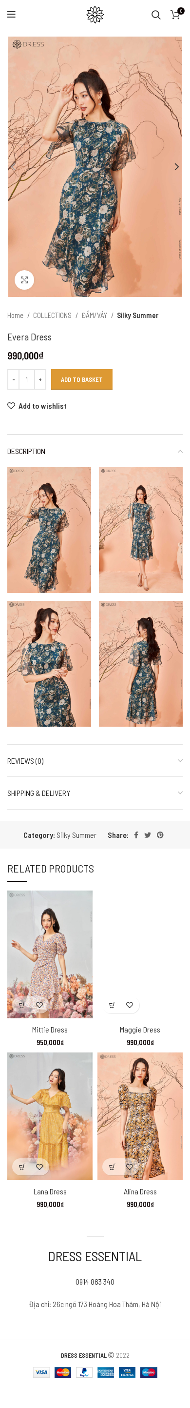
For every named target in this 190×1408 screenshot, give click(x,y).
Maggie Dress (140, 1029)
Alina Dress (140, 1191)
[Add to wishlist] (39, 1004)
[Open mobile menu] (11, 14)
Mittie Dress (50, 1029)
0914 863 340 (95, 1281)
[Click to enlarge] (24, 280)
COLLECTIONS (53, 315)
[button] (22, 1004)
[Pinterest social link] (160, 835)
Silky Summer (137, 315)
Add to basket (82, 379)
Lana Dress (50, 1191)
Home (16, 315)
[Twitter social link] (147, 835)
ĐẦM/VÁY (95, 315)
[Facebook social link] (136, 835)
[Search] (156, 14)
